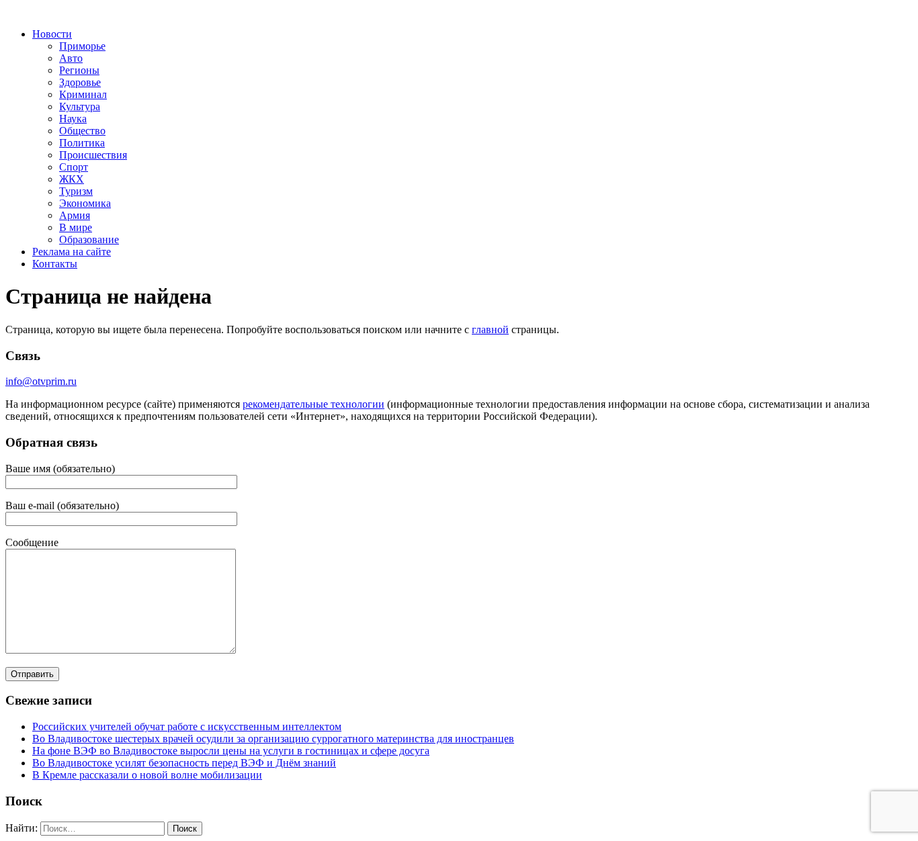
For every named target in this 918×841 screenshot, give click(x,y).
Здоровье (80, 82)
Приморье (82, 46)
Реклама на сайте (71, 251)
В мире (75, 227)
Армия (74, 215)
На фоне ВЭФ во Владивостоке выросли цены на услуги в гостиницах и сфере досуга (230, 750)
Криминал (83, 94)
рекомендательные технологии (313, 404)
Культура (79, 106)
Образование (89, 239)
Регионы (79, 70)
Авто (71, 58)
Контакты (54, 263)
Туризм (76, 191)
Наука (73, 118)
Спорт (73, 167)
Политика (82, 142)
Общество (82, 130)
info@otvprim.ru (41, 381)
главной (490, 329)
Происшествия (93, 155)
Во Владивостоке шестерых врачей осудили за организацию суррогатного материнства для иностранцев (273, 738)
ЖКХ (71, 179)
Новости (52, 34)
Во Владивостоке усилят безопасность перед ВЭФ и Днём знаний (184, 762)
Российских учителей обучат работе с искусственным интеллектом (186, 726)
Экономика (85, 203)
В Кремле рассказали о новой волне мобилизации (147, 775)
